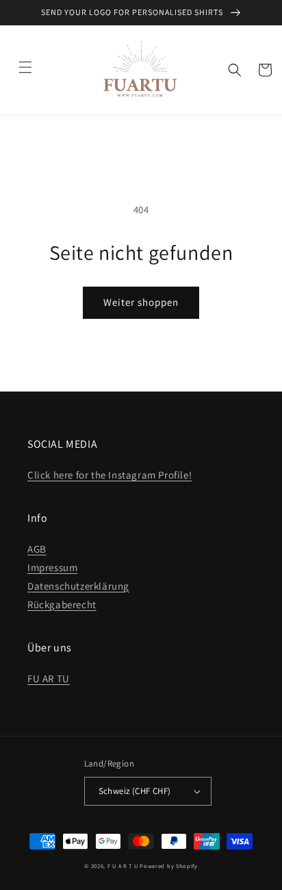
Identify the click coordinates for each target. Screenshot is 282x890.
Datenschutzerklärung (78, 585)
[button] (25, 67)
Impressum (52, 567)
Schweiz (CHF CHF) (135, 791)
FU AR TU (48, 678)
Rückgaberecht (62, 604)
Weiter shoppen (141, 302)
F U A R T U (122, 865)
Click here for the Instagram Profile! (109, 474)
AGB (37, 548)
